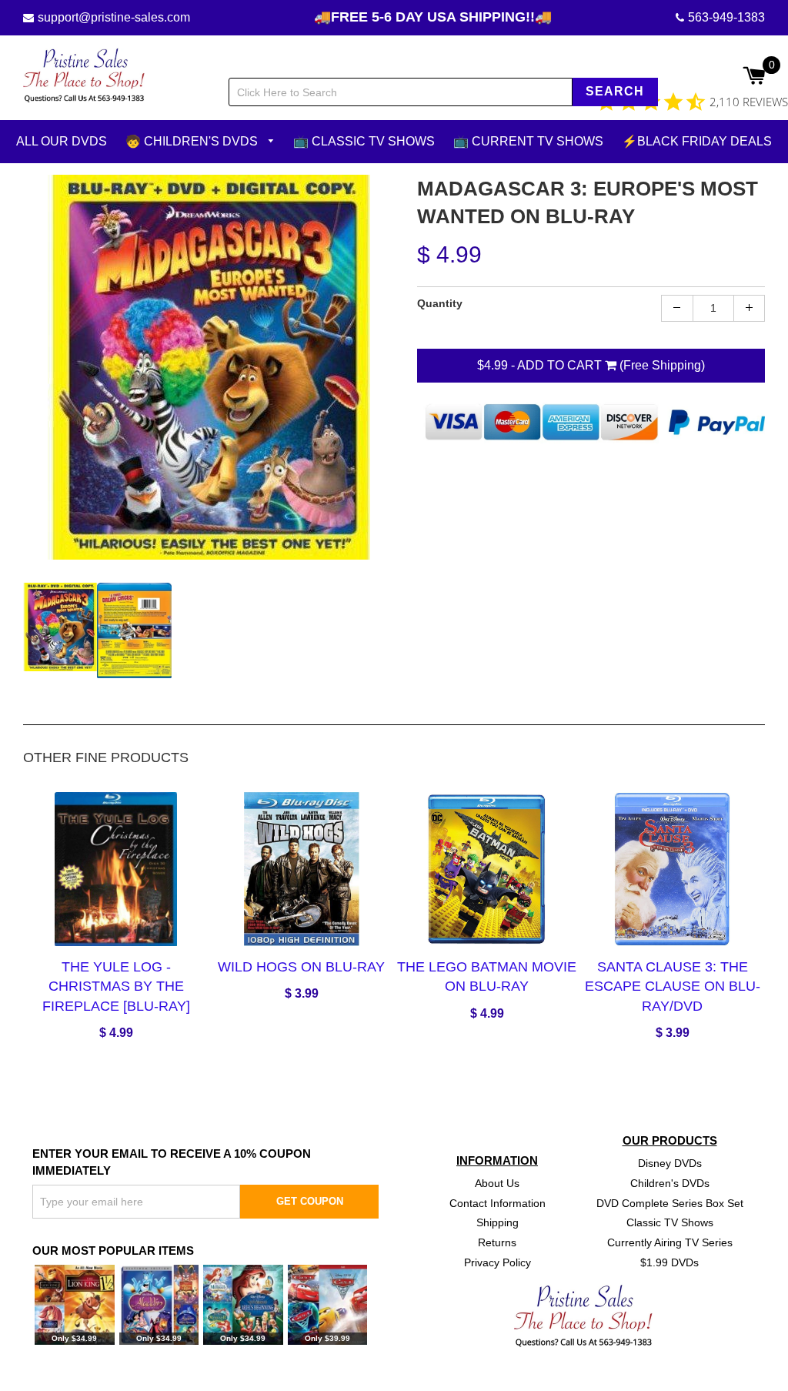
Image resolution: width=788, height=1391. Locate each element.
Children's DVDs (670, 1182)
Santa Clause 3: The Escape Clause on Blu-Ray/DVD (672, 986)
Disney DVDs (670, 1162)
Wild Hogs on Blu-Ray (301, 967)
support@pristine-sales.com (114, 17)
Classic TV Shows (669, 1222)
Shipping (497, 1222)
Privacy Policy (497, 1262)
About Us (497, 1182)
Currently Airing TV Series (670, 1242)
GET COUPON (309, 1201)
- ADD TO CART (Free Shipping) (591, 364)
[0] (754, 77)
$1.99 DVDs (669, 1262)
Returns (497, 1242)
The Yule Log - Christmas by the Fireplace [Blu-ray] (116, 986)
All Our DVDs (61, 141)
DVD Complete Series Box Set (669, 1202)
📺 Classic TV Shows (364, 141)
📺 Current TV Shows (528, 141)
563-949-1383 (726, 17)
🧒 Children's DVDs (193, 141)
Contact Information (497, 1202)
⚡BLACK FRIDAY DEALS (697, 141)
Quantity (439, 302)
